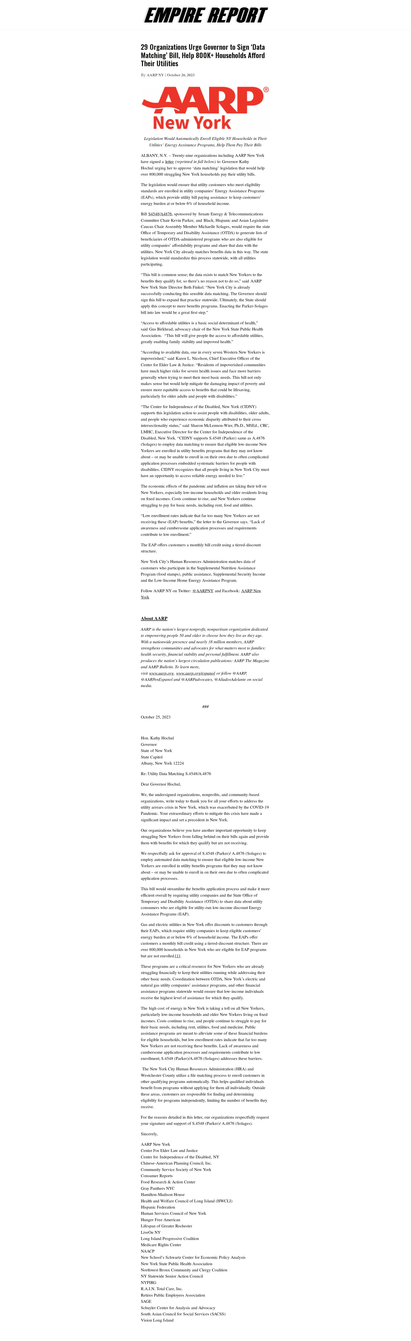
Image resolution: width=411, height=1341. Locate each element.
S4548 (153, 214)
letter (169, 161)
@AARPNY (202, 590)
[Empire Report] (205, 12)
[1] (177, 956)
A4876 (166, 214)
